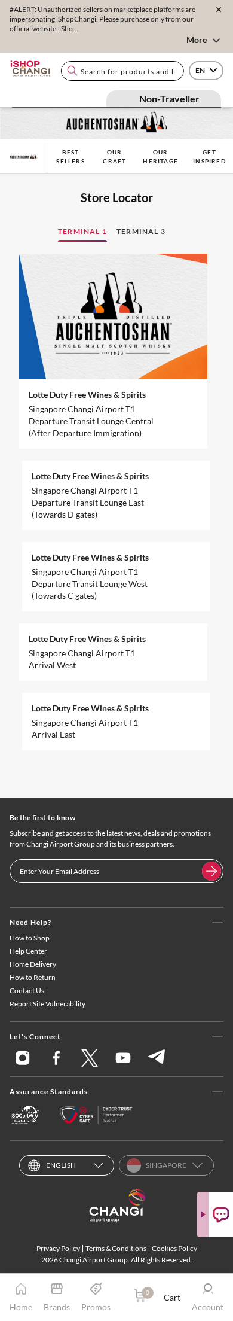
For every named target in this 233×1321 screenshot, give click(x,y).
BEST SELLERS (70, 156)
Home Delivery (33, 964)
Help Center (28, 950)
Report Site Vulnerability (47, 1003)
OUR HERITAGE (160, 156)
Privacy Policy (58, 1248)
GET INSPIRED (209, 156)
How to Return (33, 977)
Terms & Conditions (115, 1248)
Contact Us (27, 990)
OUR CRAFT (114, 156)
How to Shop (30, 937)
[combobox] (122, 71)
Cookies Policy (174, 1248)
